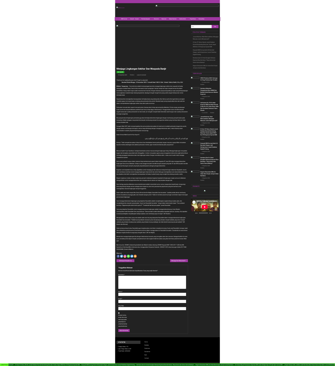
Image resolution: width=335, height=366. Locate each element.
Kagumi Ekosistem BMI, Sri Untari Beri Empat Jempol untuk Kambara (205, 67)
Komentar (121, 274)
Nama (120, 291)
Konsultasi (201, 19)
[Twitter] (121, 256)
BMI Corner (124, 19)
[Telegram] (131, 256)
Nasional (164, 19)
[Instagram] (124, 256)
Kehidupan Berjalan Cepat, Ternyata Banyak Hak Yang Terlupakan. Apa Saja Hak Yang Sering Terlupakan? (126, 260)
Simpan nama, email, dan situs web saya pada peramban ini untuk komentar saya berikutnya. (122, 320)
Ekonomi (156, 19)
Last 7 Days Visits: (123, 348)
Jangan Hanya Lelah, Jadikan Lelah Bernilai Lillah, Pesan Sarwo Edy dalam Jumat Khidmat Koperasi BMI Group (303, 364)
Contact (146, 358)
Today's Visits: (122, 346)
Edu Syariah (120, 72)
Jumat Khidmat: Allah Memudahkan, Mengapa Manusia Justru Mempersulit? (205, 38)
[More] (135, 256)
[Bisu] (213, 213)
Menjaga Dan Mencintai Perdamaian (179, 260)
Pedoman (147, 348)
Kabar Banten (173, 19)
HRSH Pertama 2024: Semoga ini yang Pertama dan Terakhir (208, 79)
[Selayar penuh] (216, 213)
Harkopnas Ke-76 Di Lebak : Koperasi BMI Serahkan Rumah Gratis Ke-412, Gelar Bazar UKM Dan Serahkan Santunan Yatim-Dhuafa (209, 106)
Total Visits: (121, 351)
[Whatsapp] (128, 256)
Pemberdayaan (145, 19)
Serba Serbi (182, 19)
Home (146, 342)
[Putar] (193, 213)
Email (120, 298)
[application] (205, 207)
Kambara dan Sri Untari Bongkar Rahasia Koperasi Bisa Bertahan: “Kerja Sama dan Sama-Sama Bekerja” (204, 60)
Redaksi (132, 75)
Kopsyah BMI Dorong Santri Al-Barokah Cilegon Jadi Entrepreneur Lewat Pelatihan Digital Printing (204, 52)
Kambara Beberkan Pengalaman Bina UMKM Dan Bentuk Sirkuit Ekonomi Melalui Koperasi (209, 91)
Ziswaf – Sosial (134, 19)
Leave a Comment (141, 75)
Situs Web (121, 305)
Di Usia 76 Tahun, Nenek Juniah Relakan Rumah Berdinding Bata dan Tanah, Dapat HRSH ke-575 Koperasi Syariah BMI (204, 44)
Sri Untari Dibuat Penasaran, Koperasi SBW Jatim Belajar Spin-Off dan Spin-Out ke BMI (247, 364)
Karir (145, 355)
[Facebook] (118, 256)
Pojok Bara (193, 19)
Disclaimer (147, 351)
